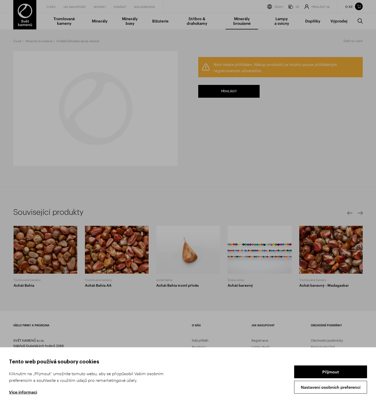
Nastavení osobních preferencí (330, 387)
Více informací (23, 391)
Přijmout (330, 371)
